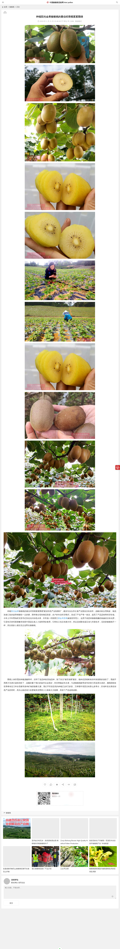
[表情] (112, 897)
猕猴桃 (11, 7)
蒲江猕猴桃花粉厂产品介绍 (41, 869)
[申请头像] (114, 880)
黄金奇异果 (62, 618)
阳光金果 (15, 611)
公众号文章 (64, 869)
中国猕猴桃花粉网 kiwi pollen (61, 2)
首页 (5, 7)
